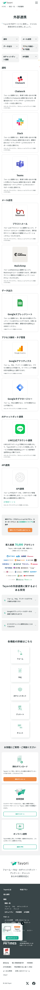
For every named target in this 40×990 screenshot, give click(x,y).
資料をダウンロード (12, 938)
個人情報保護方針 (18, 963)
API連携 (26, 912)
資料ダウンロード (20, 779)
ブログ (5, 975)
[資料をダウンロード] (12, 929)
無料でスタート (20, 814)
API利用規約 (7, 967)
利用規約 (30, 963)
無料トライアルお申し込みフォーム (20, 530)
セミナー (30, 930)
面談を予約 (20, 847)
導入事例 (6, 894)
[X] (27, 983)
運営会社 (6, 963)
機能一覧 (8, 903)
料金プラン (24, 889)
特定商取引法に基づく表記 (23, 967)
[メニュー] (36, 2)
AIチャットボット (22, 906)
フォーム (7, 906)
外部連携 (19, 912)
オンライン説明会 (10, 922)
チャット (16, 909)
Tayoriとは (7, 889)
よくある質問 (9, 920)
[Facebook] (34, 983)
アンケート (8, 909)
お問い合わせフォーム (22, 920)
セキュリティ (9, 912)
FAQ (13, 906)
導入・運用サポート (24, 922)
